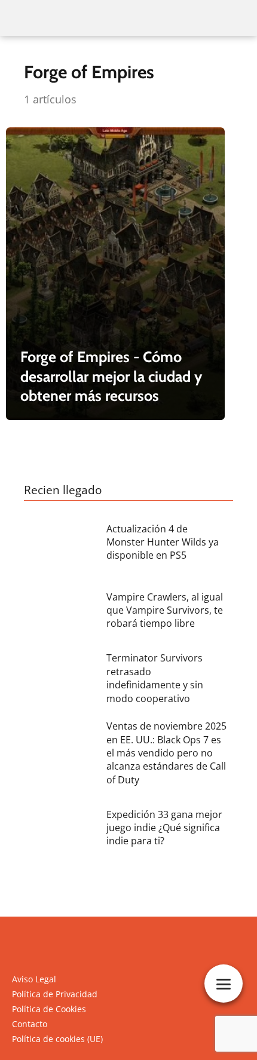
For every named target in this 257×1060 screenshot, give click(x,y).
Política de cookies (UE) (57, 1038)
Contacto (29, 1024)
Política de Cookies (49, 1009)
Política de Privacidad (54, 994)
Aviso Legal (34, 979)
